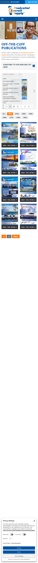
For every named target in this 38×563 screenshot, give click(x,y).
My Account (15, 2)
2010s (17, 114)
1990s (30, 114)
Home (4, 78)
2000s (24, 114)
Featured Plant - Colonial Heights (11, 84)
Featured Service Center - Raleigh (11, 93)
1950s (25, 117)
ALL (4, 114)
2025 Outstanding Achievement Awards (9, 97)
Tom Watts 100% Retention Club (11, 102)
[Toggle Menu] (2, 19)
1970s (11, 117)
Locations (5, 2)
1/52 (6, 106)
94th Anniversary (8, 81)
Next (16, 236)
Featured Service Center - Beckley (11, 89)
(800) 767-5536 (32, 2)
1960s (18, 117)
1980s (4, 117)
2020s (10, 114)
